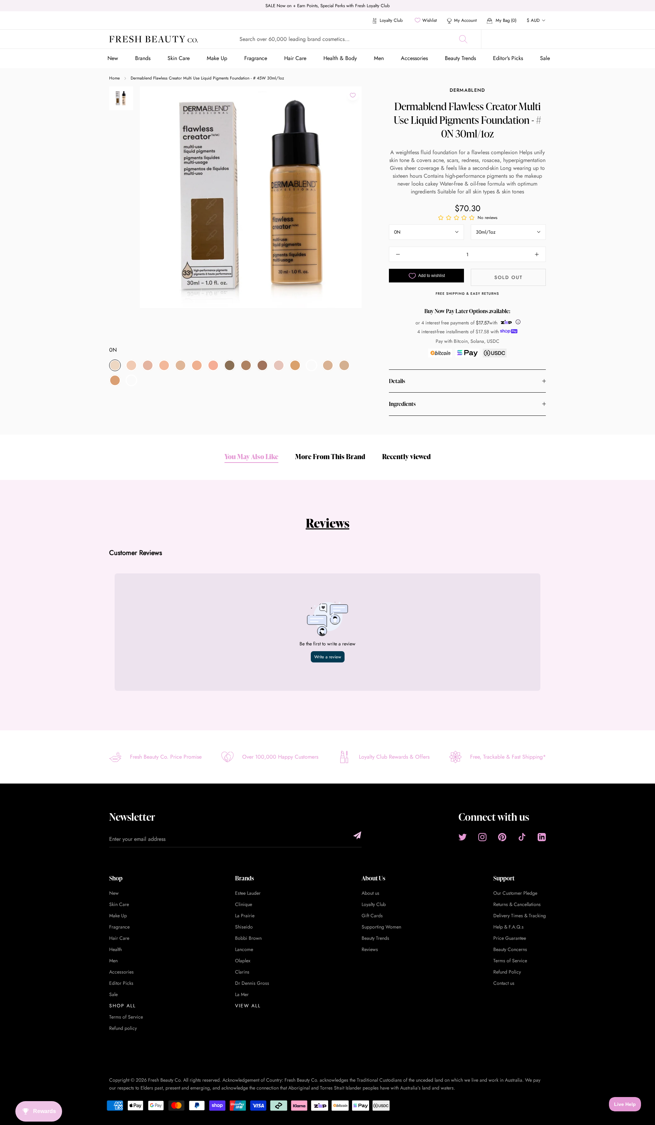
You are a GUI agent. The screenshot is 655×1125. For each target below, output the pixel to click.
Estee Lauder (248, 893)
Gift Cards (372, 915)
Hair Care (295, 58)
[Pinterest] (502, 837)
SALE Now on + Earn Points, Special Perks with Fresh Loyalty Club (327, 5)
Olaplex (242, 960)
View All (248, 1005)
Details (397, 381)
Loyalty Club (390, 20)
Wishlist (429, 20)
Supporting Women (381, 926)
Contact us (503, 983)
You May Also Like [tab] (251, 456)
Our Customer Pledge (515, 893)
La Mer (242, 994)
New (112, 58)
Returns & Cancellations (517, 904)
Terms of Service (126, 1016)
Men (379, 58)
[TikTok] (522, 837)
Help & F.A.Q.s (508, 926)
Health (115, 949)
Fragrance (255, 58)
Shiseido (244, 926)
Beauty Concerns (510, 949)
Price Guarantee (509, 938)
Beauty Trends (460, 58)
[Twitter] (462, 837)
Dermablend (467, 90)
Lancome (244, 949)
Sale (545, 58)
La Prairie (244, 915)
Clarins (242, 971)
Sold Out (508, 277)
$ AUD (533, 20)
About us (370, 893)
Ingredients (402, 404)
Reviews (327, 522)
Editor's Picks (508, 58)
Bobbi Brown (248, 938)
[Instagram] (482, 837)
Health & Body (340, 58)
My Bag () (505, 20)
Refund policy (123, 1028)
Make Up (217, 58)
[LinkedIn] (542, 837)
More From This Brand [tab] (330, 456)
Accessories (414, 58)
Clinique (243, 904)
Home (114, 78)
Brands (142, 58)
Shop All (122, 1005)
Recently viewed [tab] (406, 456)
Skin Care (179, 58)
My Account (465, 20)
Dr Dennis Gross (252, 983)
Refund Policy (507, 971)
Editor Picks (121, 983)
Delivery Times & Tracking (519, 915)
